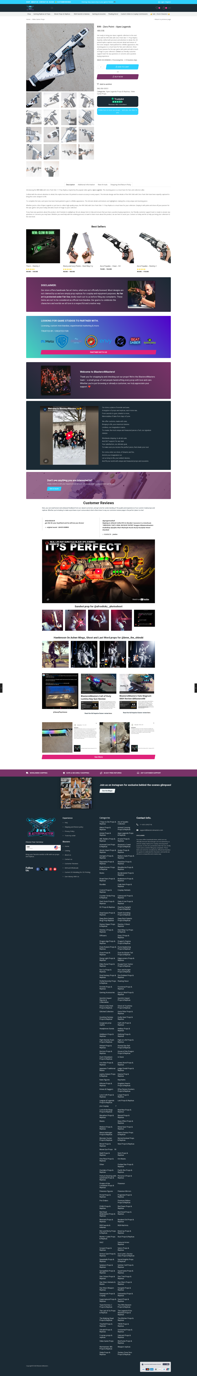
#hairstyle (124, 528)
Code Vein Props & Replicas (125, 885)
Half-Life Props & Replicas (124, 1024)
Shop (28, 2)
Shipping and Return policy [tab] (121, 185)
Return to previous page (163, 19)
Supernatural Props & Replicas (108, 1300)
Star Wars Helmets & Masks (107, 1283)
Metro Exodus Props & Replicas (125, 1134)
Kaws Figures (105, 1080)
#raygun (137, 525)
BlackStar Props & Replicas (124, 863)
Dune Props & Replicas (105, 954)
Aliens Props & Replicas (105, 828)
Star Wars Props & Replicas (125, 1283)
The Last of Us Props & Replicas (108, 1312)
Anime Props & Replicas (105, 834)
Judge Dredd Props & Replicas (126, 1069)
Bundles (103, 884)
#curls (131, 528)
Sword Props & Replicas (123, 1300)
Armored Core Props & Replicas (107, 846)
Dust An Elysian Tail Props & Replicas (125, 954)
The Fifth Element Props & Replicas (124, 1306)
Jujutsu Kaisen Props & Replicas (107, 1075)
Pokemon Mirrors (124, 1191)
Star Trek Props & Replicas (124, 1277)
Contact (118, 51)
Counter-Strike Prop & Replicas (107, 897)
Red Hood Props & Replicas (124, 1213)
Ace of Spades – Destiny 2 (146, 266)
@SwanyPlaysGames (60, 712)
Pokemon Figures (106, 1191)
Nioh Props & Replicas (123, 1154)
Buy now (119, 77)
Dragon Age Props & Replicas (107, 942)
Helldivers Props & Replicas (107, 1035)
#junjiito (114, 528)
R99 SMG (40, 190)
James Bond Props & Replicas (125, 1064)
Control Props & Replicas (106, 891)
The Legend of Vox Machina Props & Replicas (125, 1313)
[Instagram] (46, 869)
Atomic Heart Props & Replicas (108, 851)
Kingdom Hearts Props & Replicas (124, 1084)
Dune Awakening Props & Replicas (124, 948)
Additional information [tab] (86, 185)
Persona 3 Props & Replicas (125, 1177)
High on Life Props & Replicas (125, 1041)
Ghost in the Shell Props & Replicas (106, 1007)
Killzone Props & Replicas (106, 1084)
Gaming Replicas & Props (41, 14)
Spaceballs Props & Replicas (107, 1260)
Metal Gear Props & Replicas (125, 1128)
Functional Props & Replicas (125, 988)
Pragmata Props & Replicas (125, 1196)
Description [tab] (70, 185)
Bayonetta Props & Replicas (107, 863)
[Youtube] (55, 869)
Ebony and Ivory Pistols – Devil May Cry (78, 266)
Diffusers (103, 936)
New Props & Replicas (126, 1144)
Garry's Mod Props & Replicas (125, 993)
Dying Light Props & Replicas (107, 959)
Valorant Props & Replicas (124, 1336)
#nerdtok (105, 530)
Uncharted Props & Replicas (125, 1331)
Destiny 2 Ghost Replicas (124, 925)
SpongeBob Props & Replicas (107, 1272)
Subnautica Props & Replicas (125, 1295)
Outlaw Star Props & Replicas (125, 1165)
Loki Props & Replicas (126, 1101)
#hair (119, 528)
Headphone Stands (107, 1029)
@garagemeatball (108, 521)
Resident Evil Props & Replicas (126, 1221)
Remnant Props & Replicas (106, 1221)
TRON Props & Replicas (123, 1325)
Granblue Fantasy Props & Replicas (106, 1018)
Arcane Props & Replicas (123, 840)
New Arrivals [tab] (102, 185)
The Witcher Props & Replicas (125, 1319)
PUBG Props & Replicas (105, 1207)
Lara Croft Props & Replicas (107, 1096)
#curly (135, 528)
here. (110, 713)
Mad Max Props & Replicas (124, 1111)
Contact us (43, 2)
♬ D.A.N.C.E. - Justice (109, 534)
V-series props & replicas (106, 1336)
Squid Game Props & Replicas (125, 1272)
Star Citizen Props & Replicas (107, 1277)
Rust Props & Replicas (126, 1237)
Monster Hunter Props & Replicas (106, 1139)
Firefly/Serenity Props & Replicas (108, 982)
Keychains (121, 1080)
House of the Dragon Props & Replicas (126, 1052)
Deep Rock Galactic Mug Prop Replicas (107, 919)
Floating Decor (113, 14)
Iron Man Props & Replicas (106, 1064)
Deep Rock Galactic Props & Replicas (125, 919)
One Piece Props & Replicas (107, 1160)
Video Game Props (38, 19)
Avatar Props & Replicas (123, 851)
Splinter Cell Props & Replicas (125, 1266)
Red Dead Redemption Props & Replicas (107, 1214)
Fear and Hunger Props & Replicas (124, 971)
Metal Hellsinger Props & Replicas (106, 1134)
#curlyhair (141, 528)
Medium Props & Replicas (106, 1128)
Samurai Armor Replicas (123, 1243)
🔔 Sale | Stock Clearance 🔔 (160, 14)
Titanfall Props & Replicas (106, 1325)
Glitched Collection (106, 1012)
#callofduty (106, 528)
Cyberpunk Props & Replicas (125, 897)
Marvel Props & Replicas (123, 1116)
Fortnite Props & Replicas (106, 988)
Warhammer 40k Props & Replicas (106, 1348)
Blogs (51, 2)
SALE (101, 1242)
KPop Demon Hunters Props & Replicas (126, 1090)
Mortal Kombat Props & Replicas (126, 1139)
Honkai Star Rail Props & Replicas (124, 1047)
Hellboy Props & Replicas (124, 1030)
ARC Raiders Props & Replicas (107, 840)
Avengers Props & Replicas (106, 857)
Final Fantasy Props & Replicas (108, 976)
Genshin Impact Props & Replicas (124, 999)
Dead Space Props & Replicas (107, 914)
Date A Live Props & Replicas (125, 902)
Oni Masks (122, 1159)
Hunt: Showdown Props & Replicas (106, 1058)
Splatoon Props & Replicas (106, 1266)
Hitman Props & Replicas (106, 1047)
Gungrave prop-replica (106, 1024)
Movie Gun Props (108, 1149)
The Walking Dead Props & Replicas (107, 1319)
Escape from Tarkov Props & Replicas (125, 965)
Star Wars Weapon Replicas (107, 1289)
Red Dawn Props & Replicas (125, 1207)
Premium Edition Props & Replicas (124, 1202)
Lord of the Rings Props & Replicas (106, 1111)
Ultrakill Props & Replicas (106, 1331)
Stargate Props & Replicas (124, 1289)
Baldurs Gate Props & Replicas (126, 857)
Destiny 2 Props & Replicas (106, 931)
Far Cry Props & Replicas (105, 971)
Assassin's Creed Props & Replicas (124, 846)
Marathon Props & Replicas (107, 1116)
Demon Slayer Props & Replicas (107, 925)
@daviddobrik (50, 521)
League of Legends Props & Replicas (107, 1101)
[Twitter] (42, 869)
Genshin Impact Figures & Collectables (106, 1000)
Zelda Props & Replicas (105, 1353)
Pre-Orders (104, 1201)
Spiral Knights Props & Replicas (125, 1260)
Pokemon (121, 1183)
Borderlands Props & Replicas (126, 874)
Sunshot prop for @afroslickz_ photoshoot (98, 606)
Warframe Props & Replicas (125, 1342)
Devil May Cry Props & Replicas (125, 931)
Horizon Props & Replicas (106, 1052)
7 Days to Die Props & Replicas (108, 823)
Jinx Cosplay (108, 1106)
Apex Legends (97, 190)
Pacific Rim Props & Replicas (125, 1171)
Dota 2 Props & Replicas (123, 937)
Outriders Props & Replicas (106, 1171)
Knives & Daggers (106, 1089)
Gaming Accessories (99, 14)
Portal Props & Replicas (105, 1196)
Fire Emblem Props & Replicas (126, 976)
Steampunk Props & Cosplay (107, 1295)
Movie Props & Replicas (62, 14)
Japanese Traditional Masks (107, 1069)
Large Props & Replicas (123, 1096)
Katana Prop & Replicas (123, 1075)
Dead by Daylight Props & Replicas (124, 908)
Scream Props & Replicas (106, 1249)
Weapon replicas (124, 1347)
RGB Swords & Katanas (82, 14)
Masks (102, 1121)
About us (34, 2)
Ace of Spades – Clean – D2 (110, 266)
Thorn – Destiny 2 (33, 266)
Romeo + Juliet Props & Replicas (107, 1238)
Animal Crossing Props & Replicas (124, 828)
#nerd (148, 528)
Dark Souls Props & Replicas (107, 902)
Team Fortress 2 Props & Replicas (106, 1306)
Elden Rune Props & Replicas (107, 965)
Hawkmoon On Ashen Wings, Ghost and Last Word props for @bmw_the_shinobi (98, 637)
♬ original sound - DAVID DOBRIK (57, 527)
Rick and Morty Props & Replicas (108, 1232)
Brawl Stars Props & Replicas (107, 880)
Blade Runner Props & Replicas (107, 868)
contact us (71, 212)
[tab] (70, 185)
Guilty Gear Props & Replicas (125, 1018)
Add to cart (123, 67)
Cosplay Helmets (124, 890)
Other (102, 1164)
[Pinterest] (50, 869)
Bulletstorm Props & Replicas (125, 880)
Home (28, 19)
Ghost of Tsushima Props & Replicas (125, 1007)
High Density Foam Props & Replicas (107, 1041)
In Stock (121, 1057)
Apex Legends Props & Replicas (118, 91)
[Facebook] (37, 869)
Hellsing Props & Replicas (124, 1035)
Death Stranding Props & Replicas (124, 914)
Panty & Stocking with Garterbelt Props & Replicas (108, 1178)
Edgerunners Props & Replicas (126, 959)
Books (102, 873)
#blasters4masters (146, 525)
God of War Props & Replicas (125, 1012)
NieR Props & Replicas (105, 1154)
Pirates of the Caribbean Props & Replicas (107, 1185)
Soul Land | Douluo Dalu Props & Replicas (126, 1255)
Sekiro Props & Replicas (123, 1249)
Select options (41, 247)
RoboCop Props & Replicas (124, 1232)
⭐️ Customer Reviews (63, 2)
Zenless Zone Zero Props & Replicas (125, 1353)
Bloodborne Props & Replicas (125, 868)
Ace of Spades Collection (123, 823)
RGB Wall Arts (123, 1225)
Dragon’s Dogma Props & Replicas (124, 942)
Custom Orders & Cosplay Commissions (134, 14)
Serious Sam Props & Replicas (107, 1255)
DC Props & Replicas (107, 907)
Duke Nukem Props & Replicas (108, 948)
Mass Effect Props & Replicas (125, 1122)
